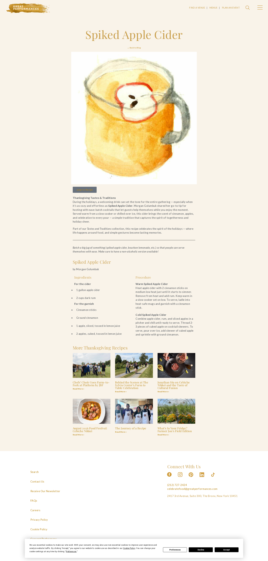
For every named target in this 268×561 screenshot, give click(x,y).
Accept (226, 550)
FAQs (33, 500)
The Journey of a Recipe (130, 428)
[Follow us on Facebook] (169, 477)
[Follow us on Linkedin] (202, 477)
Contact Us (37, 481)
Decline (201, 550)
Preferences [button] (71, 551)
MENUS (213, 7)
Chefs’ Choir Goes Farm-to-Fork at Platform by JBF (91, 383)
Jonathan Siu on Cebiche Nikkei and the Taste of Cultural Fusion (174, 385)
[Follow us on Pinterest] (191, 477)
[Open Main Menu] (260, 8)
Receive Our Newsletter (45, 491)
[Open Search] (248, 8)
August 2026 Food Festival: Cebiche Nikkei (90, 429)
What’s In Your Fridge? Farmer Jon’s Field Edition (175, 429)
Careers (35, 510)
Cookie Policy (38, 529)
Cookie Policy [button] (129, 548)
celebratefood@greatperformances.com (192, 488)
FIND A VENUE (197, 7)
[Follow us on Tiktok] (213, 477)
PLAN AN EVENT (231, 7)
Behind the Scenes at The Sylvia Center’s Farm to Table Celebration (131, 385)
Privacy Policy (39, 519)
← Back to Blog (134, 48)
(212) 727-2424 (177, 485)
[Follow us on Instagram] (180, 477)
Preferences (175, 550)
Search (34, 472)
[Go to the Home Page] (28, 8)
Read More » (78, 389)
